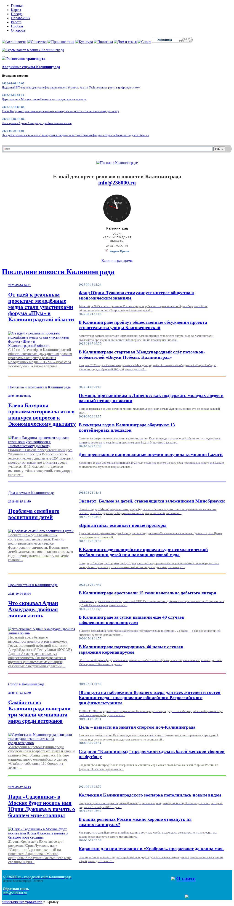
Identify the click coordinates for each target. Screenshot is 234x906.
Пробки (17, 26)
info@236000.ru (117, 183)
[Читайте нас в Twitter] (177, 897)
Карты (16, 10)
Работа (16, 22)
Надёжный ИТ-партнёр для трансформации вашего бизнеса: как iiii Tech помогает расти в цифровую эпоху (71, 87)
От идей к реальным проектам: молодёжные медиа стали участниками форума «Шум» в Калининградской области (75, 135)
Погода (16, 14)
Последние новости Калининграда (58, 271)
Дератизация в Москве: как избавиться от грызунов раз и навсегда (44, 99)
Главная (17, 6)
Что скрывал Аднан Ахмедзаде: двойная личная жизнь (37, 123)
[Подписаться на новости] (187, 897)
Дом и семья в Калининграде (31, 493)
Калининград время (117, 260)
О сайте (186, 879)
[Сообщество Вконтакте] (182, 897)
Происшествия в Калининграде (33, 585)
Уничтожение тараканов (22, 902)
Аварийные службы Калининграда (31, 67)
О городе (18, 30)
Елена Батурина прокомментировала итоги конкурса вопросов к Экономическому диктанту (60, 111)
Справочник (20, 18)
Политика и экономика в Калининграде (39, 387)
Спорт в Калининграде (26, 684)
